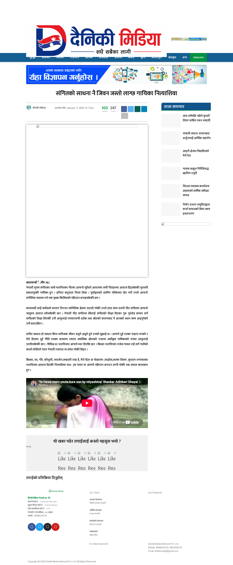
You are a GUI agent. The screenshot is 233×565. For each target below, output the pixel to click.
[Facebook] (32, 527)
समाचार (46, 57)
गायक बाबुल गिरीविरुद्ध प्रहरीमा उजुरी (196, 171)
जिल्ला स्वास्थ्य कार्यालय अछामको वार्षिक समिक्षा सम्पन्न (196, 191)
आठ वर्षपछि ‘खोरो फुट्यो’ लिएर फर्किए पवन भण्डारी (196, 118)
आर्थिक (89, 57)
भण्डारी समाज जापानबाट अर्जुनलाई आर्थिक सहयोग (197, 136)
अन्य (185, 57)
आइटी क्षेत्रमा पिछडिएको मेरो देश (196, 153)
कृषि (143, 57)
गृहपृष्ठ (32, 57)
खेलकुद (172, 57)
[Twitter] (40, 527)
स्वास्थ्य (60, 57)
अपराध (118, 57)
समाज (131, 57)
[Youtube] (55, 527)
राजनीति (74, 57)
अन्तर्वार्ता (103, 57)
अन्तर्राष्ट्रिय (157, 57)
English (198, 57)
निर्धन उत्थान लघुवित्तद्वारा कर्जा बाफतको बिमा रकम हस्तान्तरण (196, 209)
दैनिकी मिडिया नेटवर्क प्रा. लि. (39, 498)
